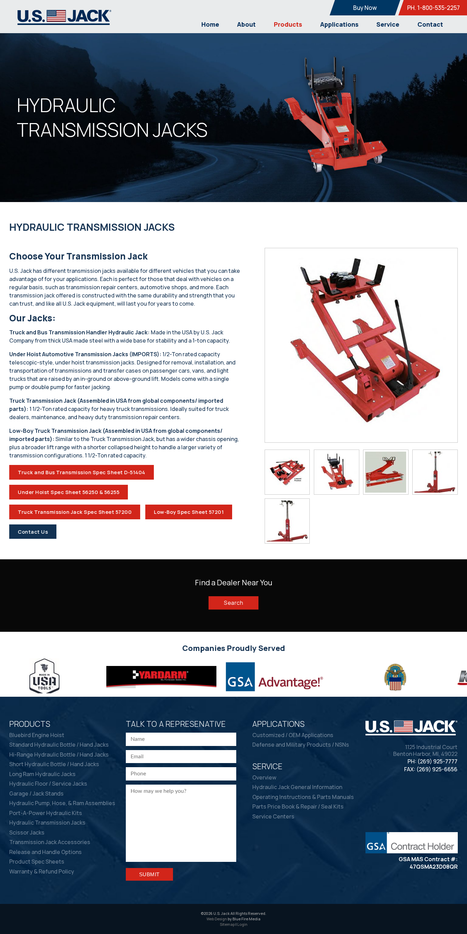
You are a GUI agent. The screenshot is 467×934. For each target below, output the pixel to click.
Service (387, 24)
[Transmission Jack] (385, 472)
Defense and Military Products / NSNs (300, 744)
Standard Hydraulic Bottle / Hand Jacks (59, 744)
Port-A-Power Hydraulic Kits (45, 813)
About (246, 24)
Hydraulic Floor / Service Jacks (48, 783)
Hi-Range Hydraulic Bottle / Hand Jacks (59, 754)
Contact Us (33, 531)
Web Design (216, 918)
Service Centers (273, 816)
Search (233, 602)
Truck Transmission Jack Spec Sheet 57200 (75, 511)
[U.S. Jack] (64, 23)
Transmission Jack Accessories (49, 842)
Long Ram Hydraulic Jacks (42, 774)
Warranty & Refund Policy (41, 871)
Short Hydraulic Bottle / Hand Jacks (54, 764)
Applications (339, 24)
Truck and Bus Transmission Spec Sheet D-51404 (81, 472)
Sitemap (227, 924)
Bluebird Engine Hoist (36, 735)
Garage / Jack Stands (36, 793)
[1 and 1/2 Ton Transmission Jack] (336, 472)
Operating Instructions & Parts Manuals (303, 797)
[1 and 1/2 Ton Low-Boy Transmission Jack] (287, 472)
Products (288, 24)
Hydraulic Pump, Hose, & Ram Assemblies (62, 803)
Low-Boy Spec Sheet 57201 (189, 511)
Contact (430, 24)
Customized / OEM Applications (292, 735)
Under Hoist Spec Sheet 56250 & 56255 (68, 492)
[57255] (287, 521)
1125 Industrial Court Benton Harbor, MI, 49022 (425, 751)
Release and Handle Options (45, 852)
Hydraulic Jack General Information (297, 787)
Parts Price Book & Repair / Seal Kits (298, 806)
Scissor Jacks (26, 832)
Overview (264, 777)
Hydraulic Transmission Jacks (47, 822)
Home (210, 24)
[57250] (435, 472)
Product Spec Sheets (36, 861)
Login (242, 924)
